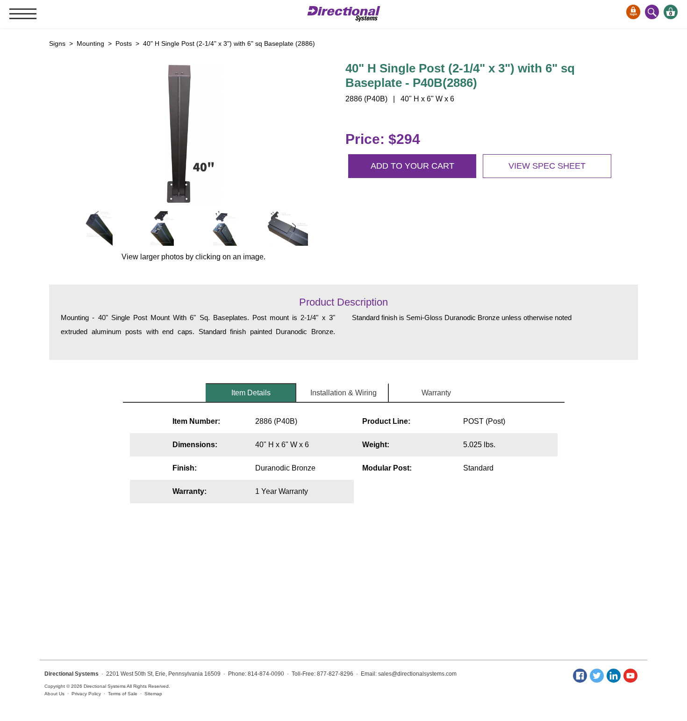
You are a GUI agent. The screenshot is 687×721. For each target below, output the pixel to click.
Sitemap (153, 693)
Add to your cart (412, 166)
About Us (54, 693)
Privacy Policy (86, 693)
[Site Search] (652, 12)
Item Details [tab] (251, 393)
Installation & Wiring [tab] (343, 393)
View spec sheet (547, 166)
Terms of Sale (122, 693)
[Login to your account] (633, 12)
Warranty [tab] (436, 393)
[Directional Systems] (343, 14)
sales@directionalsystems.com (417, 674)
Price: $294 (382, 139)
